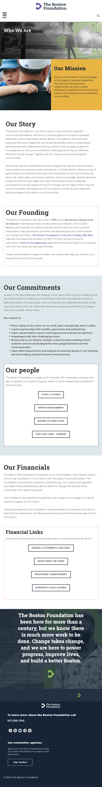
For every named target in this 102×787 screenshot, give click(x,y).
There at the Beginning (33, 243)
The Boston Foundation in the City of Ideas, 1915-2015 (62, 235)
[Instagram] (25, 730)
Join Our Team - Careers (51, 434)
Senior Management (51, 408)
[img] (98, 15)
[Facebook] (10, 730)
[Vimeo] (30, 730)
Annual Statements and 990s (51, 548)
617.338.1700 (15, 720)
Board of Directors (51, 421)
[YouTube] (20, 730)
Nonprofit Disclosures (51, 587)
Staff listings (51, 394)
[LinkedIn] (15, 730)
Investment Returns (50, 561)
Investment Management (51, 574)
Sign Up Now (20, 762)
